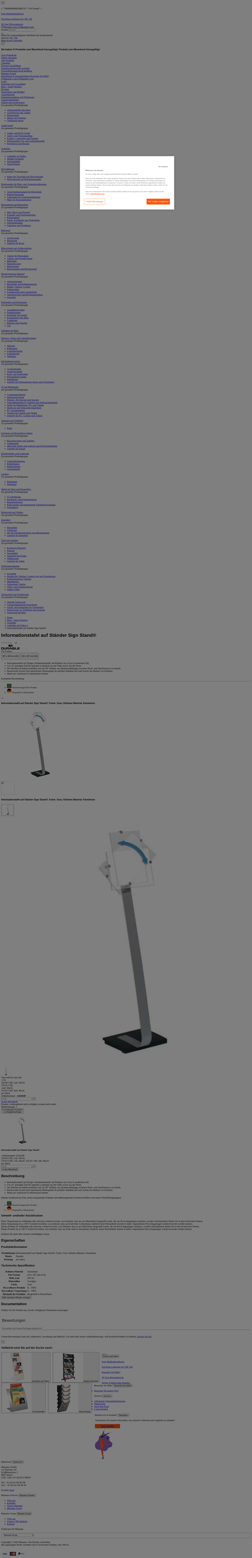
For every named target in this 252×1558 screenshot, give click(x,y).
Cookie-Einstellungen (94, 202)
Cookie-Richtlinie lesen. (97, 194)
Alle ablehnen (163, 166)
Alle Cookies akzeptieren (158, 202)
